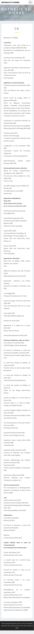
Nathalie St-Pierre (10, 2)
